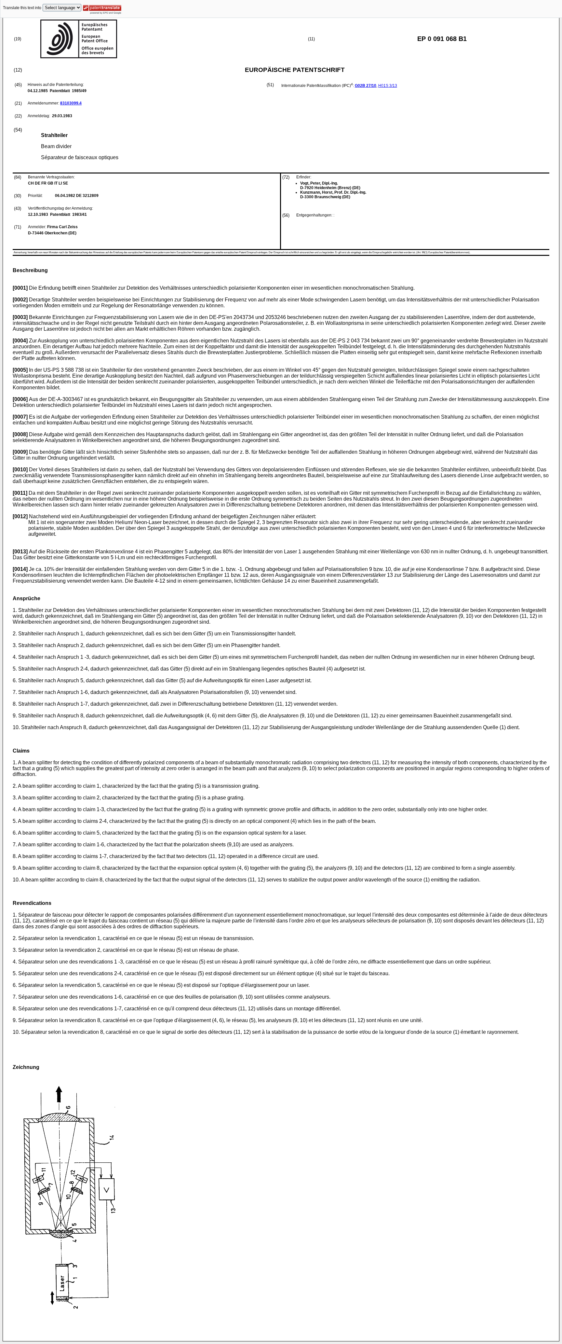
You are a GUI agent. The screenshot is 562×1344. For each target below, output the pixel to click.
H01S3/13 (387, 85)
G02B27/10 (365, 85)
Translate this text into (22, 8)
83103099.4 (71, 103)
